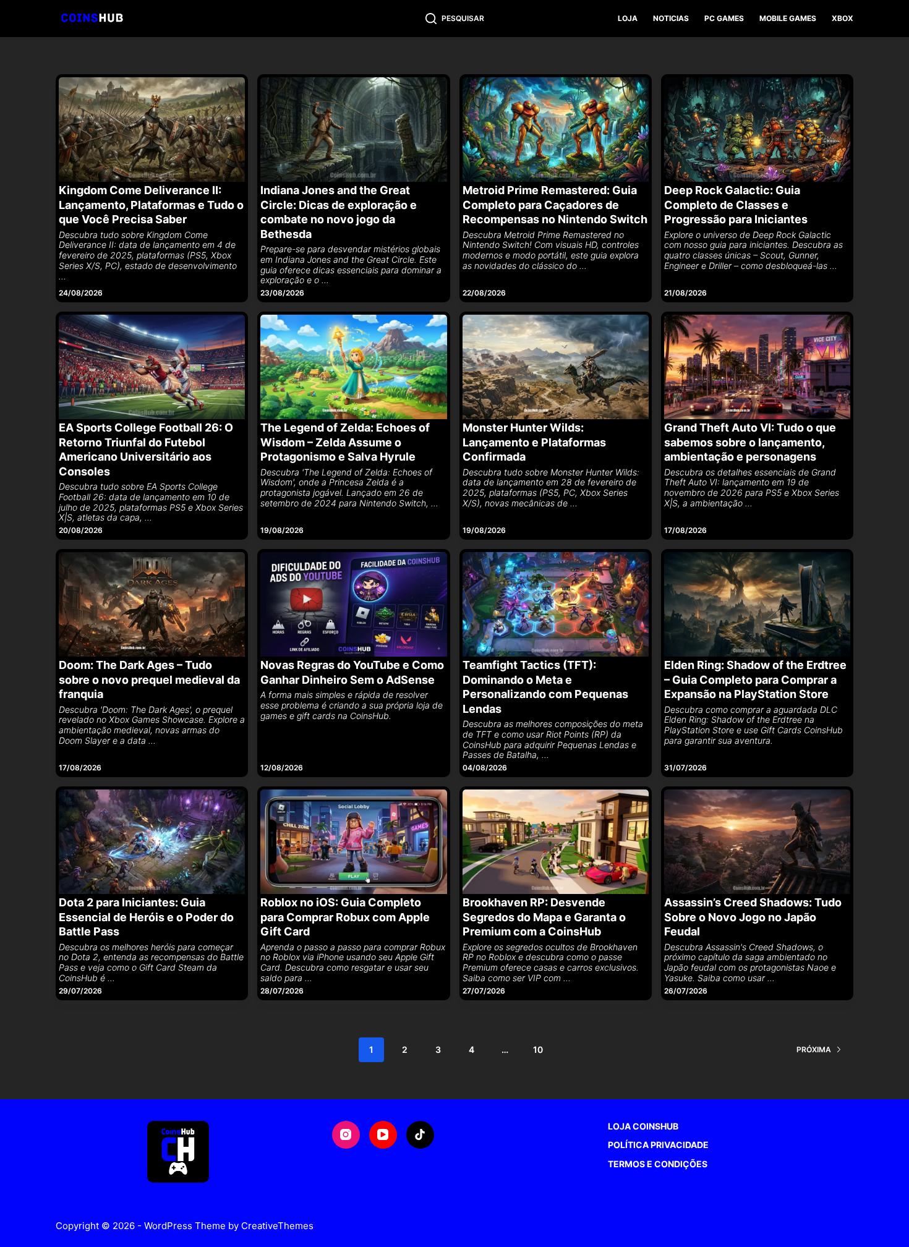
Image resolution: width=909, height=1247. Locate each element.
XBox (842, 18)
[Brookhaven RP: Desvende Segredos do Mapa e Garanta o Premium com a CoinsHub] (556, 841)
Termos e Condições (657, 1164)
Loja (628, 18)
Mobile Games (787, 18)
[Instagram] (346, 1135)
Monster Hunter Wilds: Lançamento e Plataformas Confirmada (534, 442)
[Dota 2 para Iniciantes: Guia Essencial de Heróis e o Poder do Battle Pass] (152, 841)
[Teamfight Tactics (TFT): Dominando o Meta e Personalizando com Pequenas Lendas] (556, 604)
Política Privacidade (658, 1144)
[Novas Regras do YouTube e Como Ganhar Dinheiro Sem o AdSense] (353, 604)
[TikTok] (420, 1135)
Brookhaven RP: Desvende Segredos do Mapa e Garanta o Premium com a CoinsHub (544, 917)
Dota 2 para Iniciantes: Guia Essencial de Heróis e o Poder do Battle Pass (146, 917)
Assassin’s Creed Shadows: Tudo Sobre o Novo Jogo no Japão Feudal (753, 917)
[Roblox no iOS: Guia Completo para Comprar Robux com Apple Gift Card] (353, 841)
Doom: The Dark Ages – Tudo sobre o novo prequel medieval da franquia (149, 679)
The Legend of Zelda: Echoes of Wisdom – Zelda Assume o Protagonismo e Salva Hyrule (345, 442)
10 (538, 1049)
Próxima (813, 1049)
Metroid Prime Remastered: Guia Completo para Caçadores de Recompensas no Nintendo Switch (555, 205)
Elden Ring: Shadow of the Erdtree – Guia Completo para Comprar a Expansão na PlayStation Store (755, 679)
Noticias (671, 18)
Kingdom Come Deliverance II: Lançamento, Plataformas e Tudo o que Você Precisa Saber (151, 205)
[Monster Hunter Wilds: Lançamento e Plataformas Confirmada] (556, 367)
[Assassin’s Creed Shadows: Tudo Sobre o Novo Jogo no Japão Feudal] (757, 841)
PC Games (724, 18)
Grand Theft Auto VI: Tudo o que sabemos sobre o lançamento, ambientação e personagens (750, 442)
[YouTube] (383, 1135)
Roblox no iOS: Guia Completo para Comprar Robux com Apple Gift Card (345, 917)
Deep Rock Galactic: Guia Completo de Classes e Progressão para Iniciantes (736, 205)
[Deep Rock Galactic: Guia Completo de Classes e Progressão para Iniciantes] (757, 129)
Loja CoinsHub (643, 1126)
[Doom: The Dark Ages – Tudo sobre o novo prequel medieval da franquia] (152, 604)
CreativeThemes (277, 1226)
